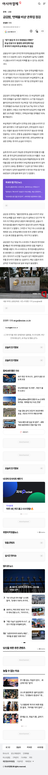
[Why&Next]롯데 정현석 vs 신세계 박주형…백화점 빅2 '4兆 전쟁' (31, 400)
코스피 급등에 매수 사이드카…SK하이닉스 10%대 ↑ (22, 187)
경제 (4, 12)
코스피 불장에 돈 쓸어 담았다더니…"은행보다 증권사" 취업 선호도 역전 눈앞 (32, 694)
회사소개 (6, 753)
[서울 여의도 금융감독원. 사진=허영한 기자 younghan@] (24, 283)
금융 (9, 12)
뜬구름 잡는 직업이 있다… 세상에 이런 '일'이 (31, 681)
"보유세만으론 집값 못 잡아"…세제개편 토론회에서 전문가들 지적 (24, 197)
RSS (30, 757)
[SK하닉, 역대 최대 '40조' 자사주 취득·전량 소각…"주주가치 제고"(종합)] (38, 615)
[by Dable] (41, 649)
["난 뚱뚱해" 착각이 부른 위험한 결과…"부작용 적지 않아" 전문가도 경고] (10, 710)
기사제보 (24, 757)
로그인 (8, 747)
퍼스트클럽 (6, 757)
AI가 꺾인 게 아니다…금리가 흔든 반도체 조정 (31, 378)
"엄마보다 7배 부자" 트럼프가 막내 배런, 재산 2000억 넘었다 (24, 192)
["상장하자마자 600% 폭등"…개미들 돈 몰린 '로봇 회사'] (38, 639)
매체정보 (28, 761)
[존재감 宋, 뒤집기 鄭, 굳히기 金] (10, 723)
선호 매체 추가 (11, 32)
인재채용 (26, 753)
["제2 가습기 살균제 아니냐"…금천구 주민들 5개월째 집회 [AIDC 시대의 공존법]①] (38, 627)
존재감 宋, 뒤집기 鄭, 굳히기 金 (31, 718)
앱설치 (18, 747)
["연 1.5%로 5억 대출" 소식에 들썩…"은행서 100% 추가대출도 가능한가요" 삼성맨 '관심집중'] (38, 603)
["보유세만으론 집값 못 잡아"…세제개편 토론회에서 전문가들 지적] (9, 428)
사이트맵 (40, 747)
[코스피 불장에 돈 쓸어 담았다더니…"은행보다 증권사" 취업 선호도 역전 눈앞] (10, 698)
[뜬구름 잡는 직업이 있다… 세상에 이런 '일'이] (10, 686)
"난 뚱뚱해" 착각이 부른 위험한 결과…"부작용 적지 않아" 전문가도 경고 (32, 706)
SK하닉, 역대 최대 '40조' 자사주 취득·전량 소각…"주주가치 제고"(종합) (17, 612)
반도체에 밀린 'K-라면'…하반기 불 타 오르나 (30, 389)
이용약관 (20, 761)
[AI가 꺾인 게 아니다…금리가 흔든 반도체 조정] (9, 382)
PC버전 (29, 747)
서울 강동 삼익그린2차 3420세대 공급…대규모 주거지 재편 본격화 (30, 412)
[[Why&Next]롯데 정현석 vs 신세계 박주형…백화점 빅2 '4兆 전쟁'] (9, 405)
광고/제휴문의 (16, 753)
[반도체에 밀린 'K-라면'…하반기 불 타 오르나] (9, 393)
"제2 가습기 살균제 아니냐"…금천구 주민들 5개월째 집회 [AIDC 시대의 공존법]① (18, 624)
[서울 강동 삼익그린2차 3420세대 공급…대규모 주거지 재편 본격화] (9, 416)
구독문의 (15, 757)
